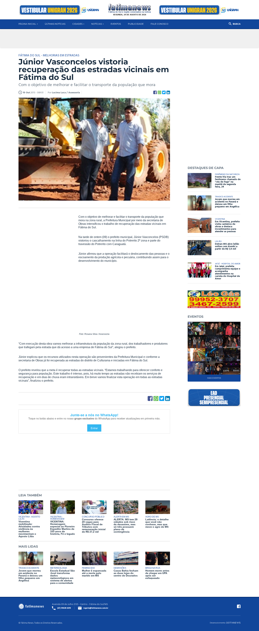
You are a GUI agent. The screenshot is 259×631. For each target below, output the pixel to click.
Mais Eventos (214, 378)
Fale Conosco (159, 24)
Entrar (94, 428)
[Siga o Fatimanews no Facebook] (239, 606)
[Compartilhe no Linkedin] (168, 92)
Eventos (116, 24)
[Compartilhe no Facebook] (155, 92)
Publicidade (136, 24)
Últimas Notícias (55, 24)
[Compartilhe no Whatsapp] (159, 92)
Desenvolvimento (218, 622)
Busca (237, 24)
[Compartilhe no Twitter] (164, 92)
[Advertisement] (44, 269)
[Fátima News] (129, 8)
